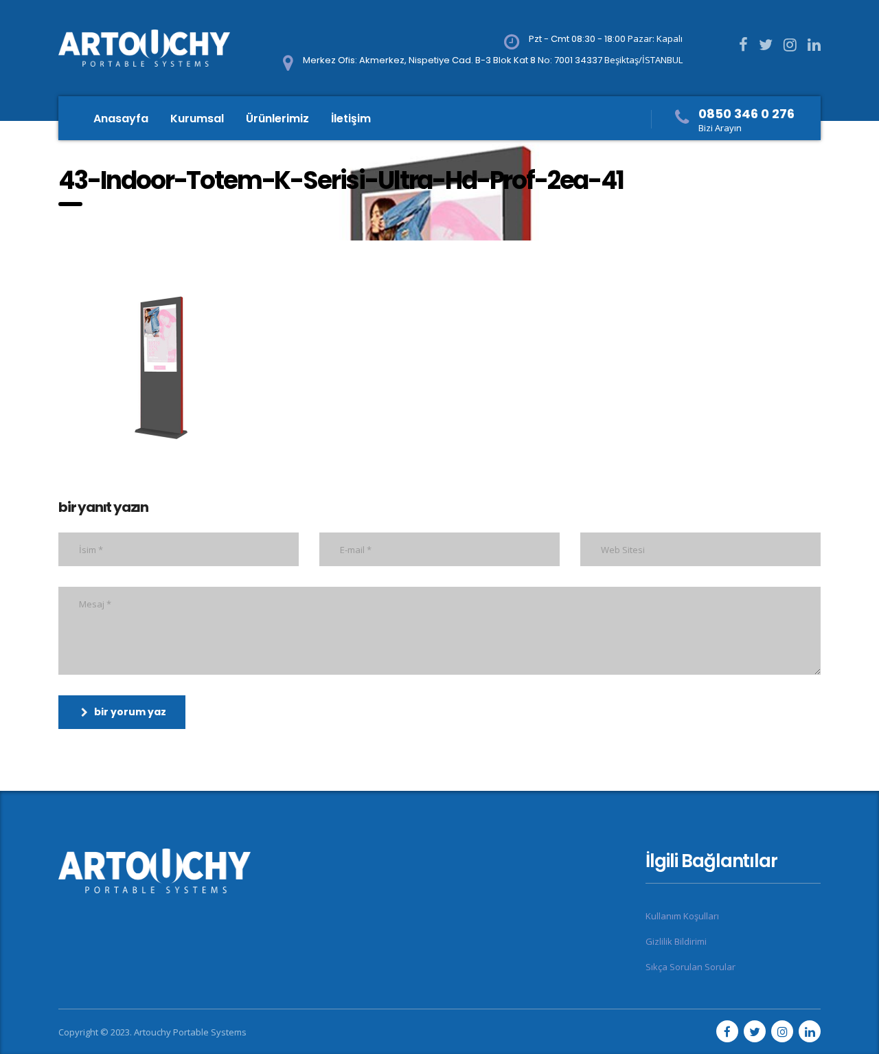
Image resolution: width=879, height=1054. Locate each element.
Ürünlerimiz (277, 118)
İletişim (351, 118)
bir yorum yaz (130, 712)
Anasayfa (120, 118)
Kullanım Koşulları (682, 916)
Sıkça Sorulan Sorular (690, 967)
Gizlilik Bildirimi (676, 941)
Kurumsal (197, 118)
